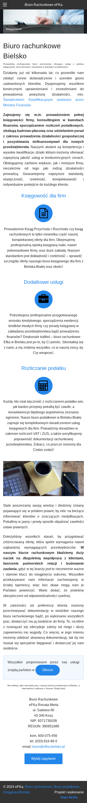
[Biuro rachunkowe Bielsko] (44, 299)
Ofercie (47, 670)
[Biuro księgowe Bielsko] (44, 213)
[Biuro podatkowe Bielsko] (44, 386)
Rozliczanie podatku (43, 368)
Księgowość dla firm (43, 195)
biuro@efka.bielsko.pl (48, 746)
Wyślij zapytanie (43, 758)
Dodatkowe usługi (43, 282)
